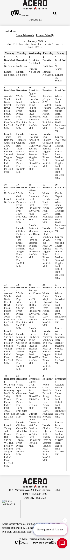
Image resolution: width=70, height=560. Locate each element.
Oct (62, 44)
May (33, 44)
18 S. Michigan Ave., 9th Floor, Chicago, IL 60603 (35, 490)
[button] (35, 20)
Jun (40, 44)
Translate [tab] (23, 15)
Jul (44, 44)
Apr (27, 44)
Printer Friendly (45, 35)
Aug (50, 44)
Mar (21, 44)
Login (24, 542)
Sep (57, 44)
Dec (37, 47)
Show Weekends (25, 35)
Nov (30, 47)
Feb (15, 44)
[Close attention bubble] (64, 520)
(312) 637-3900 (39, 493)
